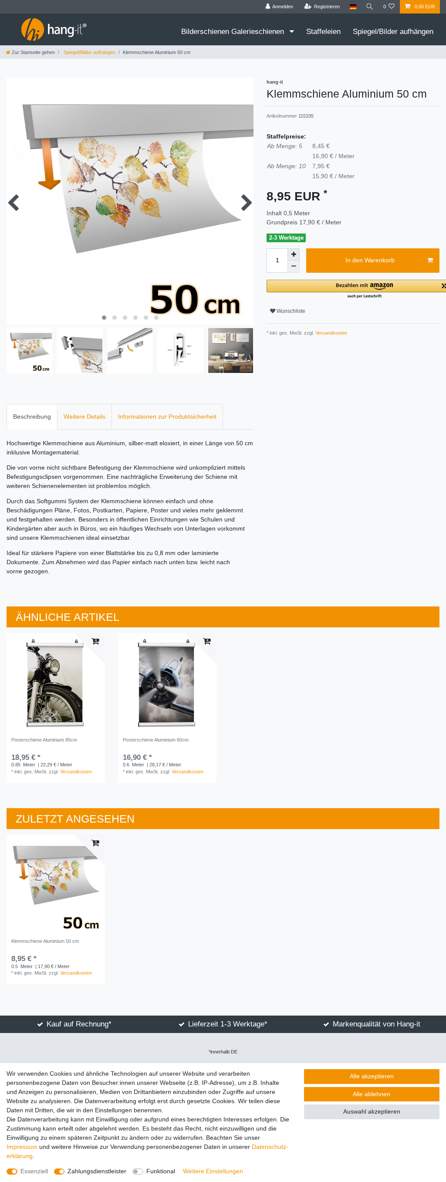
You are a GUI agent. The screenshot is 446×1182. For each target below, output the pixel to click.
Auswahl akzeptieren (371, 1111)
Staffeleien (323, 31)
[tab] (32, 417)
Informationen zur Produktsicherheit (167, 416)
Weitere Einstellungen (213, 1171)
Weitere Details (84, 416)
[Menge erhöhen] (293, 254)
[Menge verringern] (293, 267)
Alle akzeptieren (372, 1076)
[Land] (353, 7)
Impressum (22, 1146)
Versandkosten (330, 332)
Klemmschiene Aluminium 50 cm (45, 941)
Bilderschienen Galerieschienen (233, 31)
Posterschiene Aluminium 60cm (156, 739)
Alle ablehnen (371, 1094)
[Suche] (369, 7)
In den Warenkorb (370, 260)
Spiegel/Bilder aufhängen (393, 31)
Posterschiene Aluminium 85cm (44, 739)
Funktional (160, 1171)
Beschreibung (32, 416)
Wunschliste (290, 311)
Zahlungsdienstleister (97, 1171)
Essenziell (34, 1171)
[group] (56, 682)
